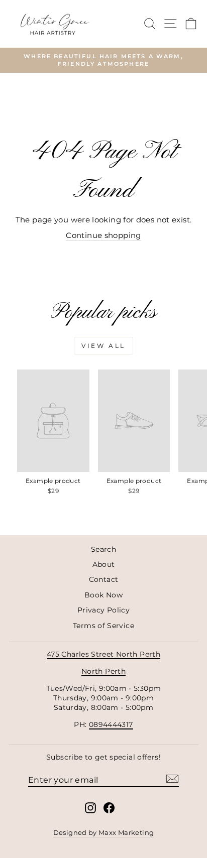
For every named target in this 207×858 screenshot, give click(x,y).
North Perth (103, 671)
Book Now (103, 595)
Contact (104, 579)
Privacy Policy (103, 610)
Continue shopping (103, 235)
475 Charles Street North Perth (103, 654)
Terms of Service (103, 626)
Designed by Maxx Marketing (103, 832)
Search (103, 549)
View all (103, 345)
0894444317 (111, 724)
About (103, 564)
